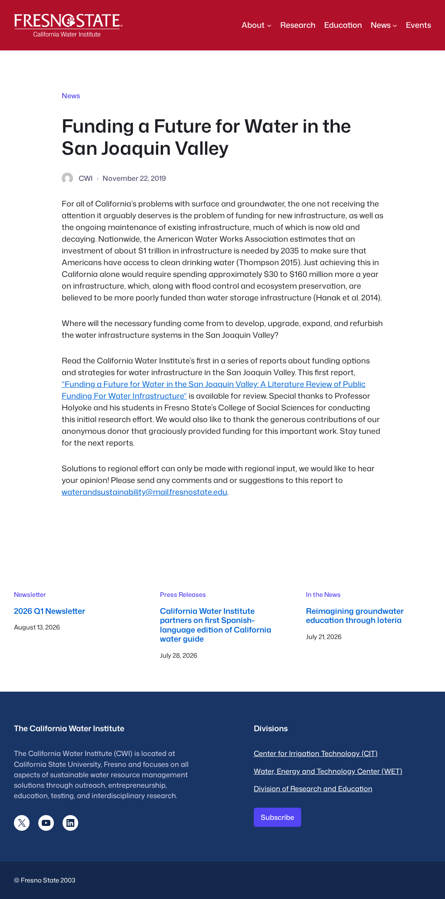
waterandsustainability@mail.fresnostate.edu (144, 491)
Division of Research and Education (313, 788)
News (71, 95)
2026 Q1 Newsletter (49, 611)
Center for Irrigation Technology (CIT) (316, 753)
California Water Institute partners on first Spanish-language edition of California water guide (215, 625)
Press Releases (183, 594)
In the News (323, 594)
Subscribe (277, 817)
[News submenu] (394, 25)
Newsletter (30, 594)
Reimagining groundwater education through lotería (355, 615)
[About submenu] (269, 25)
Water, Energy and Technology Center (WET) (328, 771)
